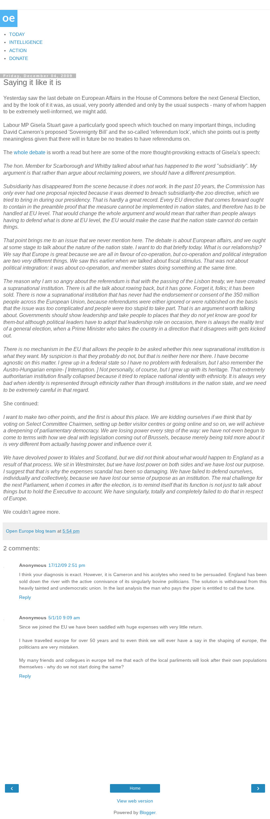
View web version (135, 801)
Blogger (147, 812)
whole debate (29, 152)
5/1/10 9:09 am (64, 617)
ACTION (18, 50)
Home (135, 788)
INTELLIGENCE (25, 42)
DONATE (18, 58)
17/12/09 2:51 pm (66, 565)
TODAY (17, 34)
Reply (25, 597)
